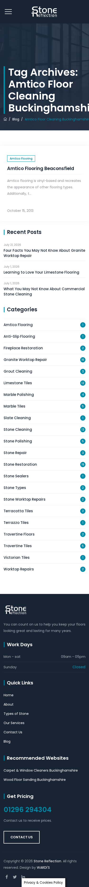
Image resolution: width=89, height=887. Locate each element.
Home (9, 695)
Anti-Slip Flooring (19, 336)
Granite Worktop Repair (25, 359)
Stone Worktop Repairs (25, 499)
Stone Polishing (18, 441)
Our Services (14, 723)
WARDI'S (43, 867)
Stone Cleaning (18, 429)
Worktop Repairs (19, 569)
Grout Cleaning (18, 371)
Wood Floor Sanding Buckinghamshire (35, 779)
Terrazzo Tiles (16, 522)
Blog (7, 741)
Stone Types (15, 487)
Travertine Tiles (18, 545)
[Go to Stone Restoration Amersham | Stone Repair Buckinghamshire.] (5, 119)
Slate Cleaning (17, 417)
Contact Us (13, 732)
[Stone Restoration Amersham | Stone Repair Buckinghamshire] (44, 12)
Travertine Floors (19, 534)
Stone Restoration (20, 464)
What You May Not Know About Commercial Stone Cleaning (44, 291)
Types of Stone (16, 713)
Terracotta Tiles (18, 510)
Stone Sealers (16, 476)
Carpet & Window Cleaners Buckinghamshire (41, 770)
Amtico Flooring (21, 159)
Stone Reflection (47, 861)
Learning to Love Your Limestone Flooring (41, 272)
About (9, 704)
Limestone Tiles (18, 382)
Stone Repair (15, 452)
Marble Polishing (19, 394)
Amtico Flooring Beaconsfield (40, 168)
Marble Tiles (14, 406)
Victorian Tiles (17, 557)
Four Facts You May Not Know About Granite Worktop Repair (44, 253)
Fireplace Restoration (23, 348)
